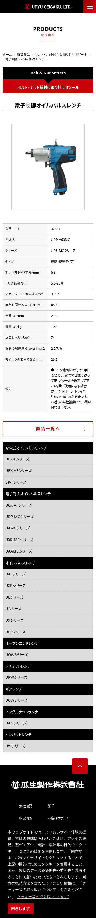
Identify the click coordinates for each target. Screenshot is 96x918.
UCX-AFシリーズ (18, 505)
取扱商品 (23, 54)
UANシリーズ (16, 723)
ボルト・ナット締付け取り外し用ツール (61, 54)
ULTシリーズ (15, 631)
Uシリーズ (13, 608)
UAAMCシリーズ (18, 551)
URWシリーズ (16, 677)
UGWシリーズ (16, 700)
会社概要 (25, 806)
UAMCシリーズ (17, 527)
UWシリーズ (15, 745)
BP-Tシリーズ (15, 482)
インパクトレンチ (18, 734)
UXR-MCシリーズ (19, 539)
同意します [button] (20, 908)
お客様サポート (58, 818)
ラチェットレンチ (18, 666)
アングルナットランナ (21, 711)
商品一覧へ (48, 428)
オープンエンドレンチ (21, 643)
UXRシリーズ (15, 585)
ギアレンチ (13, 688)
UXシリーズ (14, 620)
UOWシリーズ (16, 654)
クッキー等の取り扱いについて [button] (43, 897)
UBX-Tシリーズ (17, 459)
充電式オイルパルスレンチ (26, 447)
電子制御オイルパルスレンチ (28, 493)
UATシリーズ (15, 574)
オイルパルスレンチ (20, 562)
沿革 (51, 806)
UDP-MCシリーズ (19, 516)
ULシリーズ (14, 597)
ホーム (7, 54)
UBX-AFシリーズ (18, 470)
